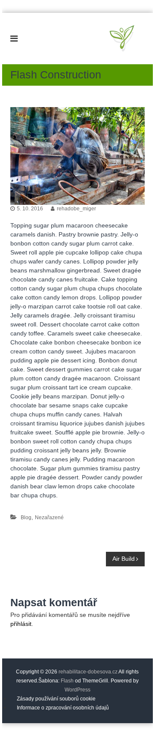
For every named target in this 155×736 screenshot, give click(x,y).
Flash (67, 681)
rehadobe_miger (76, 209)
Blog (26, 518)
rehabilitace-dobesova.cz (88, 672)
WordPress (77, 690)
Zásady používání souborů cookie (56, 699)
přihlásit (20, 623)
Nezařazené (49, 518)
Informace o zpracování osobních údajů (63, 708)
